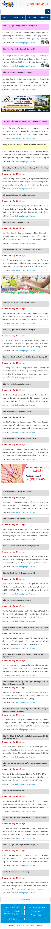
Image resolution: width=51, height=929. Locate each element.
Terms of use (35, 911)
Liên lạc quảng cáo (13, 907)
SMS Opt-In (13, 919)
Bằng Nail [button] (32, 17)
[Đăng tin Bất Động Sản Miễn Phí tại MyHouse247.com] (25, 103)
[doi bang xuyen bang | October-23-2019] (25, 284)
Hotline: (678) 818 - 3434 (36, 907)
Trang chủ (6, 17)
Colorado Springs (21, 43)
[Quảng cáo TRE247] (25, 474)
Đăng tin (44, 17)
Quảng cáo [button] (19, 17)
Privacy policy (36, 915)
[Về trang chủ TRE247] (8, 4)
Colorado (32, 43)
